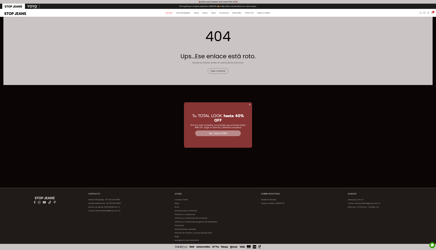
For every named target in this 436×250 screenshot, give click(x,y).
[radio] (13, 6)
